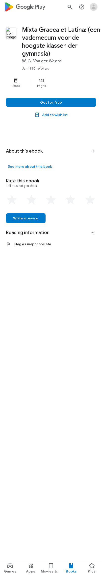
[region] (51, 83)
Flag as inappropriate (28, 244)
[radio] (12, 200)
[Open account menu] (94, 7)
